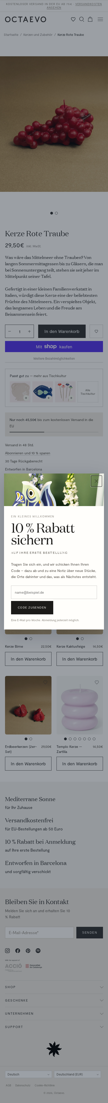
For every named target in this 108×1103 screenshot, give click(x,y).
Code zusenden (32, 607)
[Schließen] (96, 481)
